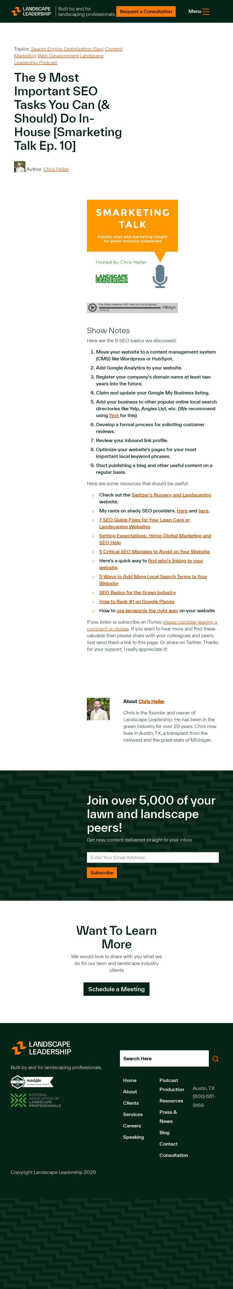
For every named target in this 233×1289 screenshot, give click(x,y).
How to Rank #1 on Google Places (136, 601)
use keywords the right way (147, 610)
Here (182, 510)
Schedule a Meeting (116, 989)
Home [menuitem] (130, 1080)
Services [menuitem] (133, 1114)
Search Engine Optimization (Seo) (67, 49)
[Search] (215, 1058)
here (203, 510)
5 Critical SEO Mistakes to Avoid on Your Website (154, 551)
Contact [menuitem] (169, 1143)
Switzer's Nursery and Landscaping (171, 494)
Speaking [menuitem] (133, 1137)
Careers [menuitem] (132, 1125)
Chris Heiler (56, 169)
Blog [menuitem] (165, 1132)
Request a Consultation (146, 11)
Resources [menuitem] (171, 1100)
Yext (114, 415)
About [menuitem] (130, 1091)
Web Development (58, 55)
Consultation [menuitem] (174, 1155)
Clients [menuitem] (131, 1103)
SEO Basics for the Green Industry (137, 592)
